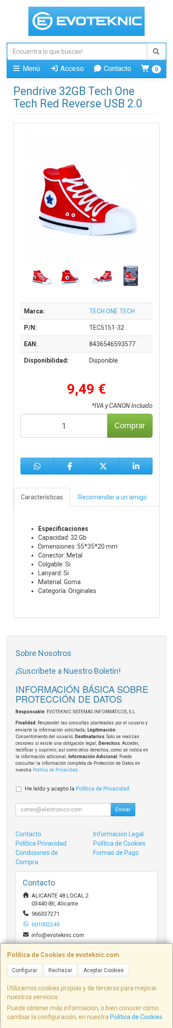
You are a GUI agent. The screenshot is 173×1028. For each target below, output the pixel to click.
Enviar (122, 810)
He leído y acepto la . (77, 788)
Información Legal (118, 834)
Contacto (116, 68)
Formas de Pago (116, 852)
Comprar (129, 425)
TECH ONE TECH (112, 311)
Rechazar (60, 970)
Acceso (71, 68)
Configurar (24, 970)
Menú (30, 68)
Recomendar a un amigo (112, 497)
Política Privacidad (41, 843)
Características (42, 497)
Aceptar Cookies (103, 970)
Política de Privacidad (55, 769)
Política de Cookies (136, 1016)
